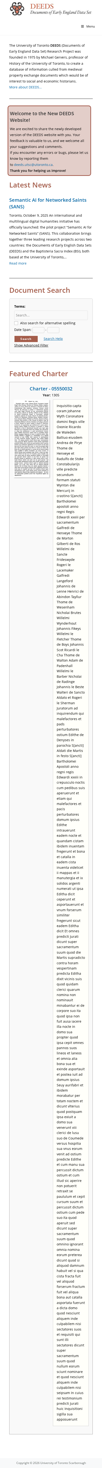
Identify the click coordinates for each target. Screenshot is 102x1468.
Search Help (53, 338)
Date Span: (23, 329)
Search (26, 339)
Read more (18, 263)
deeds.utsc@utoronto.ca (33, 164)
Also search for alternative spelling (47, 323)
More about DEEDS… (25, 87)
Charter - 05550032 (51, 388)
